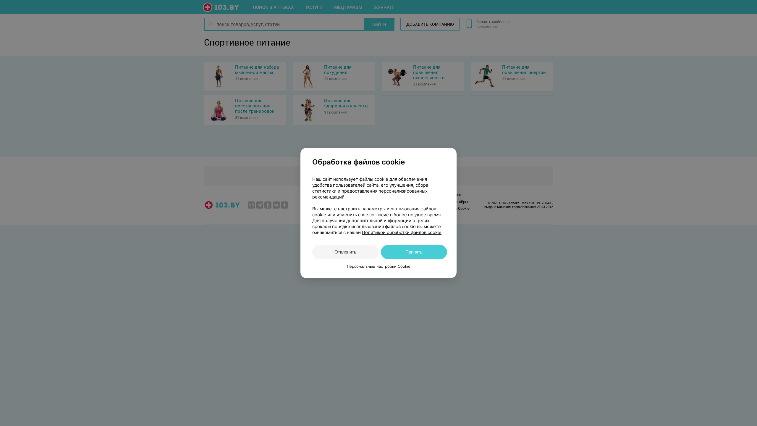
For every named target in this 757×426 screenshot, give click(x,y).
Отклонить (345, 251)
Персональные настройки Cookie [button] (378, 266)
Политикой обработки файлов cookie (401, 232)
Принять (414, 251)
